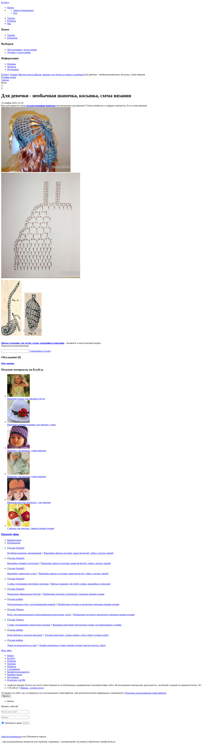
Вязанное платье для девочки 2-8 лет (26, 398)
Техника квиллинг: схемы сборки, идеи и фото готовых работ (77, 635)
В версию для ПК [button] (16, 680)
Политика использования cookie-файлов (145, 693)
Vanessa (19, 609)
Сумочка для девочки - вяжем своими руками (30, 528)
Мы (9, 23)
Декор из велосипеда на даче (22, 645)
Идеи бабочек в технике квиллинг (25, 635)
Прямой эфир (10, 534)
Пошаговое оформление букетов (24, 594)
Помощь (11, 64)
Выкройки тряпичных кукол (22, 573)
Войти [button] (10, 701)
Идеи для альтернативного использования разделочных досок (39, 614)
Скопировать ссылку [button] (40, 351)
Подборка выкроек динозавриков (24, 553)
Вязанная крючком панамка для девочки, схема (31, 424)
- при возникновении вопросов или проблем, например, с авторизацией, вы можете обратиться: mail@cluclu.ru (58, 741)
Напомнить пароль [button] (36, 736)
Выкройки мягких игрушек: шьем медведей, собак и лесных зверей (78, 553)
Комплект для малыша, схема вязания (26, 476)
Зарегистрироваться (11, 736)
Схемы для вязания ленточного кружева (28, 584)
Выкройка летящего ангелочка (23, 563)
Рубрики (11, 21)
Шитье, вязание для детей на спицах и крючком (59, 74)
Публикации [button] (13, 543)
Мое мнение (7, 363)
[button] (10, 7)
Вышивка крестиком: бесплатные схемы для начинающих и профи (87, 625)
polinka (19, 599)
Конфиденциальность (18, 672)
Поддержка (13, 69)
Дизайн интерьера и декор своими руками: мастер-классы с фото (72, 645)
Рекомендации (14, 674)
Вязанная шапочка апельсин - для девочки (29, 502)
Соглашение (13, 669)
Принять (6, 696)
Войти (10, 655)
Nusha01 (20, 548)
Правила (11, 66)
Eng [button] (15, 13)
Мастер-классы (26, 74)
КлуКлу (5, 2)
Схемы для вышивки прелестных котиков (28, 625)
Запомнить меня (13, 723)
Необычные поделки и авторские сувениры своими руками (73, 594)
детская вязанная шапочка (40, 105)
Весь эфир (6, 650)
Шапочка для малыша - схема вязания (26, 450)
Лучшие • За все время (18, 52)
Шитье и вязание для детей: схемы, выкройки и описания (32, 343)
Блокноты (12, 38)
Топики (11, 18)
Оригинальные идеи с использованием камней (31, 604)
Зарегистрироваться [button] (23, 10)
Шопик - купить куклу (32, 688)
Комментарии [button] (14, 540)
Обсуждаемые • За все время (22, 49)
